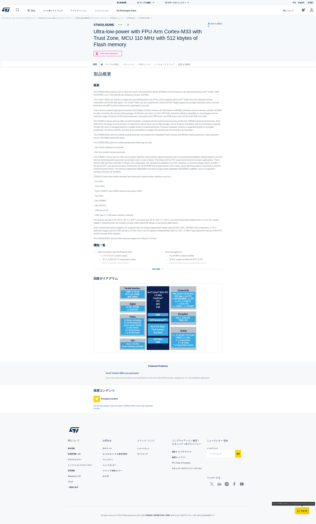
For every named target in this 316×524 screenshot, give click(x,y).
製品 (33, 10)
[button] (17, 10)
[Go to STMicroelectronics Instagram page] (226, 484)
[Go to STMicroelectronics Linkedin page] (219, 484)
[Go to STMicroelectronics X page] (212, 484)
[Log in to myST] (311, 10)
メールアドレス (212, 448)
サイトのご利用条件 (145, 515)
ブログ (70, 482)
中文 (294, 2)
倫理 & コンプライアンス (181, 452)
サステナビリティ (75, 459)
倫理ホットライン (179, 457)
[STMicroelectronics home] (6, 10)
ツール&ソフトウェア (53, 10)
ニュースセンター (109, 465)
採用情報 (71, 471)
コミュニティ (108, 459)
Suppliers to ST (74, 476)
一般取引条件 (73, 487)
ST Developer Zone (126, 11)
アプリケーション (78, 10)
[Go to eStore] (303, 10)
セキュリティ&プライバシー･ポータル (187, 468)
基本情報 (71, 448)
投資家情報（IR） (75, 454)
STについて (288, 10)
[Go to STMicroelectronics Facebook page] (234, 484)
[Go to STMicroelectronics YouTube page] (241, 484)
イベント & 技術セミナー (112, 471)
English (301, 2)
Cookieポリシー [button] (208, 515)
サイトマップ (142, 454)
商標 (168, 515)
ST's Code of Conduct (181, 463)
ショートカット (143, 448)
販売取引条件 (159, 515)
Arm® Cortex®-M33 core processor (122, 373)
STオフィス (107, 448)
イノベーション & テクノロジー (80, 465)
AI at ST (106, 476)
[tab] (95, 64)
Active (120, 24)
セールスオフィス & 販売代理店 (115, 454)
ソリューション (102, 10)
